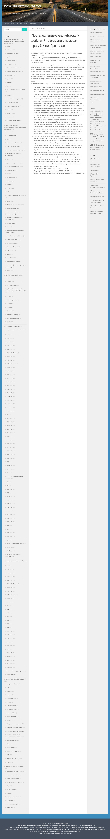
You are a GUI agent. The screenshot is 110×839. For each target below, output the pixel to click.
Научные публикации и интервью (16, 89)
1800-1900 (9, 642)
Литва (101, 130)
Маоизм (9, 201)
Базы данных (10, 50)
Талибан (9, 254)
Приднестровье (11, 223)
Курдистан (10, 188)
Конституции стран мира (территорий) (15, 679)
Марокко (97, 132)
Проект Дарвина (11, 747)
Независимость (11, 744)
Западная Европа (11, 716)
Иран (102, 121)
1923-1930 (9, 496)
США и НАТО (10, 250)
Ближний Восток (11, 698)
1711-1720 (9, 393)
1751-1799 (9, 638)
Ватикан (9, 702)
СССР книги (10, 551)
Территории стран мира (13, 758)
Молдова (101, 132)
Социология (10, 800)
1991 (8, 529)
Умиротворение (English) (97, 94)
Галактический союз (12, 53)
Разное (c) (9, 95)
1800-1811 (9, 411)
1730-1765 (9, 400)
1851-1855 (9, 429)
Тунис (91, 143)
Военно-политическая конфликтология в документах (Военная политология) (15, 127)
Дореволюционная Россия (14, 166)
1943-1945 (42, 28)
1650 (8, 613)
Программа (33, 23)
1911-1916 (9, 469)
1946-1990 (9, 663)
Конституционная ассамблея (15, 731)
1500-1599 (9, 598)
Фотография (10, 807)
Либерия (9, 192)
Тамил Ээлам (10, 258)
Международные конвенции (14, 204)
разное (8, 321)
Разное (9, 227)
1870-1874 (9, 443)
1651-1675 (9, 382)
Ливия (97, 130)
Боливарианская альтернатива (15, 150)
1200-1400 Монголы (12, 353)
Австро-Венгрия (11, 135)
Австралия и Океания (13, 684)
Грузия (8, 159)
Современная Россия (12, 102)
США (8, 755)
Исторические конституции (14, 724)
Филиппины (101, 145)
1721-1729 (9, 396)
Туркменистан (96, 143)
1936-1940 (9, 503)
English (8, 46)
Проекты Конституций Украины (15, 671)
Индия (97, 121)
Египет (97, 119)
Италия (96, 123)
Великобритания (11, 705)
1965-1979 (9, 518)
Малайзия (92, 132)
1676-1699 (9, 385)
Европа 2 (9, 303)
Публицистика (11, 674)
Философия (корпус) (12, 804)
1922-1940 (9, 656)
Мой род (19, 23)
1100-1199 (9, 345)
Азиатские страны (12, 278)
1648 (8, 605)
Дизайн (9, 57)
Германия (98, 117)
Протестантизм (11, 789)
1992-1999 (9, 532)
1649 (8, 609)
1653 (8, 624)
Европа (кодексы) (11, 300)
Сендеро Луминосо (12, 243)
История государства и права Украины (16, 561)
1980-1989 (9, 522)
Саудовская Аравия (97, 141)
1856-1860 (9, 432)
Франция (9, 762)
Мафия (9, 82)
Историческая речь (96, 86)
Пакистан (95, 134)
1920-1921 (9, 489)
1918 (8, 482)
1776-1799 (9, 407)
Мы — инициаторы (96, 56)
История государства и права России (15, 330)
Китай (98, 126)
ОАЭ (91, 134)
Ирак (100, 121)
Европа (9, 296)
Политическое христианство (14, 782)
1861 (8, 436)
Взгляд (26, 23)
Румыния (92, 138)
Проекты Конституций (13, 751)
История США (95, 170)
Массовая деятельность (98, 71)
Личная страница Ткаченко (14, 775)
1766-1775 (9, 403)
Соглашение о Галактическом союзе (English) (96, 100)
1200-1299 (9, 349)
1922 (8, 493)
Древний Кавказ (11, 60)
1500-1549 (9, 367)
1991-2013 (9, 667)
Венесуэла (92, 117)
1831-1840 (9, 422)
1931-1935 (9, 500)
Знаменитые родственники (12, 326)
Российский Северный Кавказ (15, 236)
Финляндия (92, 147)
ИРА (8, 174)
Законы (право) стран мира (12, 275)
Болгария (96, 113)
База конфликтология (13, 146)
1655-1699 (9, 631)
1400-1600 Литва (11, 364)
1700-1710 (9, 389)
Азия (8, 139)
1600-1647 (9, 602)
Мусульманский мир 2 (13, 318)
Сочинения (10, 547)
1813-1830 (9, 418)
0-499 (8, 334)
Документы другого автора (14, 163)
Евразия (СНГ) (11, 713)
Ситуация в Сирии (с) (12, 247)
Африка (9, 695)
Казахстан (93, 126)
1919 (8, 485)
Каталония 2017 (11, 177)
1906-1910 (9, 465)
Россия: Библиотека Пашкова (22, 5)
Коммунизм (10, 181)
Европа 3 (9, 307)
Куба (95, 128)
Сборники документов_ (13, 239)
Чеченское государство (13, 120)
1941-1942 (9, 507)
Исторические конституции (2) (15, 727)
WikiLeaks (9, 132)
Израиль (9, 311)
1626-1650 (9, 378)
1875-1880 (9, 447)
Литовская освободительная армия (16, 195)
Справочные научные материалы (14, 766)
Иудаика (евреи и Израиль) (14, 71)
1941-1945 (34, 28)
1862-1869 (9, 440)
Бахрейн (92, 113)
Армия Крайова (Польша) (13, 143)
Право (8, 786)
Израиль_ (9, 720)
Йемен (100, 123)
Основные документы (97, 32)
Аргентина (93, 111)
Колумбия (103, 126)
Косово (9, 184)
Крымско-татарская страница (15, 771)
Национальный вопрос (97, 36)
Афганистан (99, 111)
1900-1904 (9, 458)
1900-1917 (9, 645)
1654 (8, 627)
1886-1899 (9, 454)
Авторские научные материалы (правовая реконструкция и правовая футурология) (14, 41)
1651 (8, 616)
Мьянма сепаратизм (12, 208)
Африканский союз (12, 285)
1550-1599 (9, 371)
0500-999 (9, 338)
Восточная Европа (12, 709)
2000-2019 (9, 536)
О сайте (6, 23)
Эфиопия (9, 270)
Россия (100, 136)
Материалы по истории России (15, 543)
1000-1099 (9, 342)
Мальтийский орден (12, 740)
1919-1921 (9, 653)
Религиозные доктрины (13, 797)
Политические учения (13, 778)
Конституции (10, 75)
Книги (41, 23)
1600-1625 (9, 374)
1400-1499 (9, 360)
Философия (10, 113)
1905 (8, 462)
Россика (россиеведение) (14, 99)
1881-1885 (9, 451)
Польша (93, 136)
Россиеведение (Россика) (98, 196)
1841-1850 (9, 425)
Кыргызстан (100, 128)
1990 (8, 525)
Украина (9, 110)
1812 (8, 414)
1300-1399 (9, 356)
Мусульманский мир (12, 314)
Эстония (93, 149)
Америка (9, 281)
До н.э (8, 540)
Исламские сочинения (13, 68)
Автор (12, 23)
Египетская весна (11, 170)
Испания (92, 123)
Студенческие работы (13, 106)
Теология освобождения (13, 261)
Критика (9, 79)
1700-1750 (9, 634)
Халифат (9, 117)
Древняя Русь (10, 64)
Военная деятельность (97, 90)
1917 (8, 472)
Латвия (92, 130)
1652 (8, 620)
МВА (8, 86)
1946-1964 (9, 514)
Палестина (100, 134)
